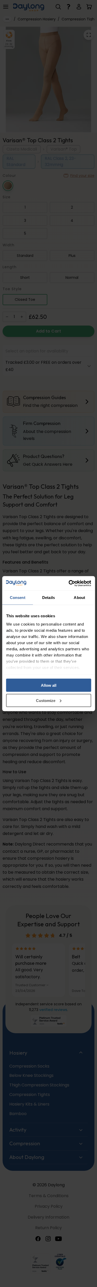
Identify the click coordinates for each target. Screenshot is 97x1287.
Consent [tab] (17, 597)
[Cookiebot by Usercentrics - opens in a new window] (69, 583)
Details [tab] (48, 597)
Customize (45, 700)
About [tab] (79, 597)
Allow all (48, 685)
